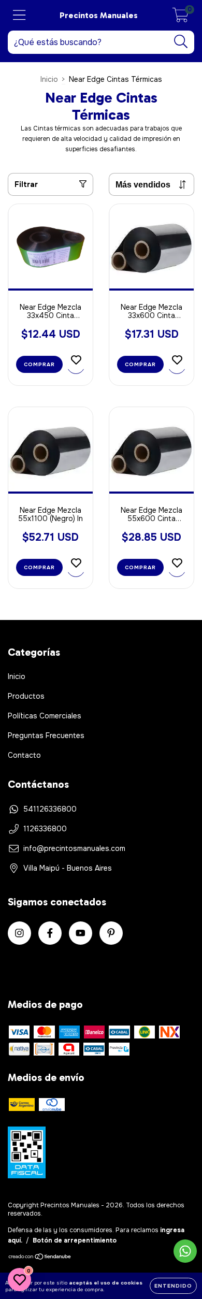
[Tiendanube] (40, 1258)
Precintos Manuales (99, 15)
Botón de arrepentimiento (75, 1240)
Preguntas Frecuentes (46, 735)
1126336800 (45, 828)
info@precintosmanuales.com (74, 848)
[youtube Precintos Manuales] (80, 933)
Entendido (173, 1285)
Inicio (49, 79)
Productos (26, 696)
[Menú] (19, 15)
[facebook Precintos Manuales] (50, 933)
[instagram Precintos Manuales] (19, 933)
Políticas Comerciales (44, 715)
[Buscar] (181, 42)
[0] (180, 18)
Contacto (24, 755)
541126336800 (50, 809)
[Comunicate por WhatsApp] (185, 1251)
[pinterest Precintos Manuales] (111, 933)
